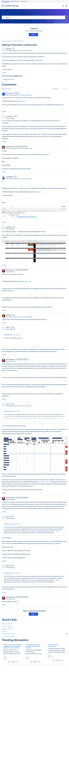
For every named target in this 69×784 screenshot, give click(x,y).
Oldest (9, 89)
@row (19, 101)
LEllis (7, 327)
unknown (27, 50)
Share (4, 73)
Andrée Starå (10, 146)
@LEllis (4, 364)
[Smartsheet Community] (12, 5)
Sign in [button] (33, 34)
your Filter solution (44, 482)
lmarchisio (9, 116)
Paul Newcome (10, 270)
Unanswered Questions (34, 634)
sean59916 (9, 177)
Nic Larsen (9, 93)
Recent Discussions (7, 624)
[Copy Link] (30, 50)
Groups (4, 631)
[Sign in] (66, 6)
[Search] (63, 6)
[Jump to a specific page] (65, 88)
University (23, 1)
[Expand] (34, 346)
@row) (24, 281)
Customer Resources (8, 626)
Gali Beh (8, 315)
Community (5, 1)
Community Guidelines (8, 636)
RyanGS (8, 49)
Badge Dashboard (7, 629)
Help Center (15, 1)
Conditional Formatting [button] (8, 79)
